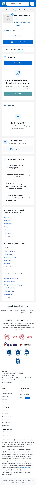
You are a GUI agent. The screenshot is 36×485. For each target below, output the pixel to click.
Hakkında (6, 49)
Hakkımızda (5, 410)
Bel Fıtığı (8, 260)
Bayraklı (8, 220)
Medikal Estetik (10, 281)
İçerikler (20, 49)
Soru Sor (18, 36)
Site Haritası (5, 425)
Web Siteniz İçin (25, 394)
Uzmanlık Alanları (7, 393)
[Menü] (32, 4)
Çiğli (7, 227)
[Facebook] (13, 482)
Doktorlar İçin (24, 391)
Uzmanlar (5, 391)
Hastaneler (5, 402)
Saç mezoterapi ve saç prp (14, 285)
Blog (10, 310)
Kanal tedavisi (10, 291)
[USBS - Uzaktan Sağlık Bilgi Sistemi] (25, 337)
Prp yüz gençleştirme (12, 278)
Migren (8, 264)
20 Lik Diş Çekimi (11, 257)
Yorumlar (13, 49)
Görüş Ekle (18, 63)
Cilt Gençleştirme (11, 288)
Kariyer (24, 397)
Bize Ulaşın (5, 413)
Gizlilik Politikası (7, 416)
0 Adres (12, 30)
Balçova (8, 233)
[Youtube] (23, 482)
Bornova (8, 230)
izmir (31, 10)
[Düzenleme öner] (16, 19)
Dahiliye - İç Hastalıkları (19, 10)
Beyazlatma (9, 294)
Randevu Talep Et (19, 42)
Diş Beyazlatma (10, 251)
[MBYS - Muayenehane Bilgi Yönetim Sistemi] (10, 337)
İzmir (8, 31)
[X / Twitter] (16, 482)
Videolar (3, 310)
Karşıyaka (9, 224)
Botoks (8, 248)
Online (16, 310)
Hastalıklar (5, 396)
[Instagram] (19, 482)
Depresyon (9, 254)
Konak (8, 217)
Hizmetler (5, 399)
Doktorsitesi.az (6, 435)
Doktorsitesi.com (7, 432)
